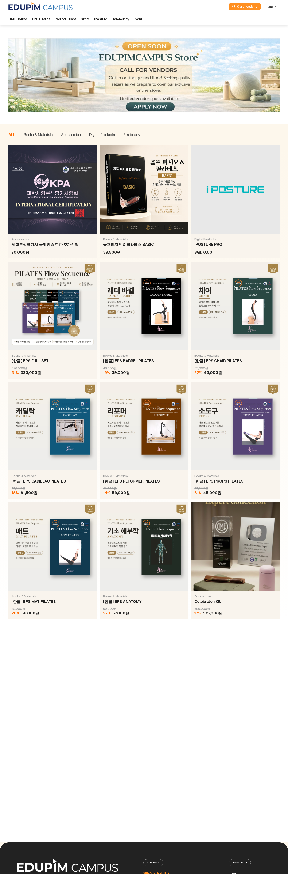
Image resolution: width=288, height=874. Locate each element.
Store (85, 19)
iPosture (100, 19)
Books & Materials (37, 134)
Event (137, 19)
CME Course (18, 19)
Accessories (71, 134)
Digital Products (102, 134)
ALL (11, 134)
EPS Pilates (41, 19)
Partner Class (65, 19)
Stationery (131, 134)
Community (120, 19)
